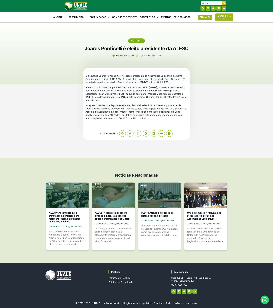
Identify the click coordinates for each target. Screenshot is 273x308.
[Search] (224, 3)
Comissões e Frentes (124, 17)
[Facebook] (202, 8)
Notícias (136, 40)
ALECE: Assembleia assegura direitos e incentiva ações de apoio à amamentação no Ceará (112, 215)
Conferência (147, 17)
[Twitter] (213, 8)
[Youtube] (224, 8)
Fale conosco (181, 272)
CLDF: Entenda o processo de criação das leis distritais (157, 214)
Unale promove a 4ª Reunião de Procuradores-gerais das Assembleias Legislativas (204, 215)
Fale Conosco (182, 17)
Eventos (166, 17)
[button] (122, 133)
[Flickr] (218, 8)
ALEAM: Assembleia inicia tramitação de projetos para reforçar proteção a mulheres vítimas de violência (64, 217)
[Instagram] (208, 8)
